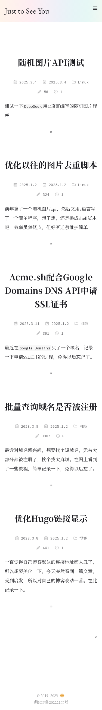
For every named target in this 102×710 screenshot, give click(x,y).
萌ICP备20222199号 (51, 702)
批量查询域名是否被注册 (51, 406)
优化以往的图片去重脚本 (51, 165)
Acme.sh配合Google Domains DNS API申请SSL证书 (51, 290)
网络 (84, 323)
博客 (83, 538)
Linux (83, 82)
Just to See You (27, 11)
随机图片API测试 (51, 62)
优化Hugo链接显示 (51, 518)
